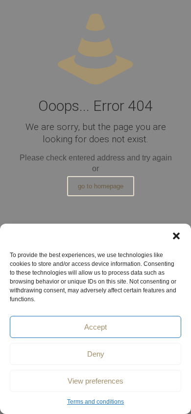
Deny (95, 354)
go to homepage (100, 186)
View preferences (95, 381)
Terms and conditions (95, 401)
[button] (176, 236)
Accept (95, 327)
